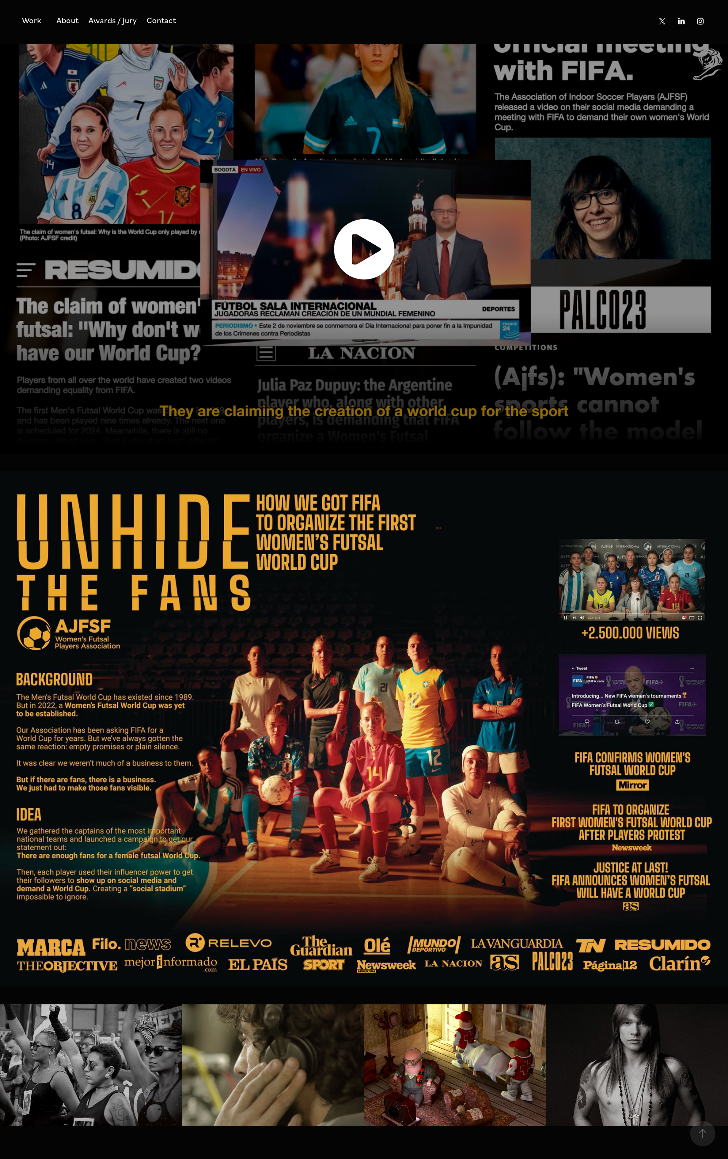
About (67, 20)
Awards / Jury (112, 20)
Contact (161, 20)
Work (31, 20)
